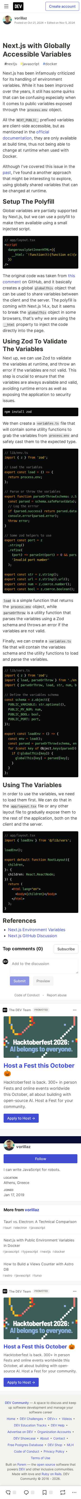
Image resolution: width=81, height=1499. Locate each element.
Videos (67, 1419)
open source (46, 1464)
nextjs (10, 64)
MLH (70, 1445)
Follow (40, 1158)
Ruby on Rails (51, 1474)
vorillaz (20, 18)
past (7, 172)
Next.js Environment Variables (36, 929)
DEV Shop (55, 1445)
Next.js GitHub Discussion (32, 935)
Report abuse (57, 995)
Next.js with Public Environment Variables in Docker (38, 1245)
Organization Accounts (54, 1432)
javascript (29, 64)
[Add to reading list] (47, 1492)
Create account (62, 6)
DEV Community (17, 1403)
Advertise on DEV (20, 1432)
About (44, 1438)
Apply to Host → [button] (21, 1118)
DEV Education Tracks (30, 1425)
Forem (21, 1464)
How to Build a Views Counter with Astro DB (38, 1269)
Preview (43, 981)
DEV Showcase (25, 1438)
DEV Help (58, 1425)
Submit (20, 981)
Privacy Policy (54, 1451)
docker (50, 64)
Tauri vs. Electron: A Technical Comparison (39, 1224)
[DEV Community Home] (18, 6)
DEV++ (52, 1419)
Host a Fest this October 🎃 (39, 1346)
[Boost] (63, 1492)
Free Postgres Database (25, 1445)
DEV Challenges (31, 1419)
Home (11, 1419)
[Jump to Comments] (29, 1492)
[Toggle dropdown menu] (74, 1010)
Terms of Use (40, 1458)
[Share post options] (74, 1492)
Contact (59, 1438)
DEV (22, 1469)
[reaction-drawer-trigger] (10, 1492)
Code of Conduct (27, 995)
